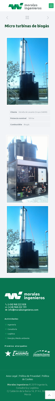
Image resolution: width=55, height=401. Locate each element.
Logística (11, 334)
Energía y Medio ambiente (18, 338)
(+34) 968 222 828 (17, 304)
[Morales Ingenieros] (27, 5)
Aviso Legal (11, 376)
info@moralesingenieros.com (23, 309)
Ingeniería (12, 325)
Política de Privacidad (29, 376)
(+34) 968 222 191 (17, 307)
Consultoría (12, 329)
